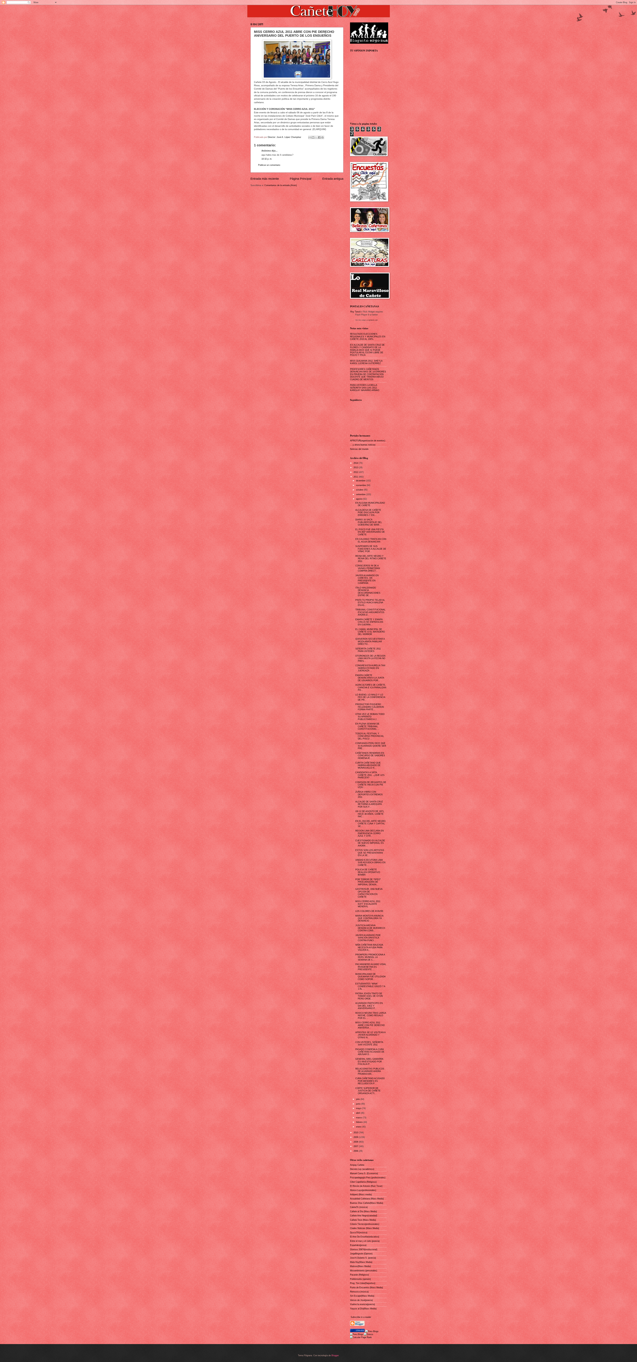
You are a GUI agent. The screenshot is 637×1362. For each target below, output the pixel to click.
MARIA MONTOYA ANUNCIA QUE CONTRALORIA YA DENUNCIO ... (369, 918)
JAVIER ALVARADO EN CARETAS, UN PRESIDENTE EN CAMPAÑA (367, 579)
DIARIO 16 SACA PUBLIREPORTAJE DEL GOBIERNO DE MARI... (368, 522)
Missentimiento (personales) (363, 1270)
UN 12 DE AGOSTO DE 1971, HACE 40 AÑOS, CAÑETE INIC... (369, 814)
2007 (356, 1146)
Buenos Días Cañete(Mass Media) (366, 1203)
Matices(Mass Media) (360, 1266)
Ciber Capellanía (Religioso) (363, 1182)
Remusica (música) (359, 1291)
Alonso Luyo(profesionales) (363, 1190)
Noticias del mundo (359, 449)
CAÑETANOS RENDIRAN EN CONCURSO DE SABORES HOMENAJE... (370, 755)
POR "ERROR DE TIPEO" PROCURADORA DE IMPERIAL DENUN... (368, 882)
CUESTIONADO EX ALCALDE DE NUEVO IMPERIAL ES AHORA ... (370, 843)
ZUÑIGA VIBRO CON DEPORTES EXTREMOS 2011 (369, 794)
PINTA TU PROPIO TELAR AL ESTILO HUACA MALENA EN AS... (370, 602)
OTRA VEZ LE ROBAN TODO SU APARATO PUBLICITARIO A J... (370, 717)
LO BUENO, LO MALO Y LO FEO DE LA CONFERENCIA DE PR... (370, 697)
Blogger (335, 1355)
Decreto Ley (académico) (362, 1169)
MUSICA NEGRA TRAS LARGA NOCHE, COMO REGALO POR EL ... (370, 1015)
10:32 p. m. (266, 159)
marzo (359, 1117)
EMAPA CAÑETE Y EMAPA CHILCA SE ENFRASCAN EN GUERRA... (369, 622)
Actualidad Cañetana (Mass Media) (367, 1198)
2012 (356, 472)
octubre (360, 489)
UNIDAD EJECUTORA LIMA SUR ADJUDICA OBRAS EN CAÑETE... (370, 862)
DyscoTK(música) (358, 1232)
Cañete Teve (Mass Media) (363, 1220)
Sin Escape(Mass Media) (362, 1296)
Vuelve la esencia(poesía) (362, 1304)
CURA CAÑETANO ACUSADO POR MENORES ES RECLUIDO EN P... (370, 1081)
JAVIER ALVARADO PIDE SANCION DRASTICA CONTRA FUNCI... (368, 938)
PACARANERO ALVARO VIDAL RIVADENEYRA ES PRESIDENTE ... (370, 967)
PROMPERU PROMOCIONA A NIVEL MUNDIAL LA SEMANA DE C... (370, 957)
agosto (359, 499)
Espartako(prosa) (358, 1245)
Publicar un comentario (269, 165)
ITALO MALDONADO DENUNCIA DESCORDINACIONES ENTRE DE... (367, 591)
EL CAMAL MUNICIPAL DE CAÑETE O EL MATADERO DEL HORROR (370, 632)
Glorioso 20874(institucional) (363, 1249)
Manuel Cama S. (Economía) (364, 1173)
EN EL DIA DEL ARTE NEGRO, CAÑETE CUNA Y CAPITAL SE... (370, 823)
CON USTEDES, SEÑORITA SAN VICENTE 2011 (369, 1043)
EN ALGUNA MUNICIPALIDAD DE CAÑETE (370, 504)
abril (358, 1113)
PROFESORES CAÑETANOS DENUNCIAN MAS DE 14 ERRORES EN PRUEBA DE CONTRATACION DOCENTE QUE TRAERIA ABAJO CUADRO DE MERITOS (368, 374)
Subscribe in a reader (361, 1317)
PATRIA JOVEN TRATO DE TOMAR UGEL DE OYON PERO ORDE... (369, 996)
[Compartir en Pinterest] (322, 137)
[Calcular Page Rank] (361, 1337)
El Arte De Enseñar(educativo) (364, 1236)
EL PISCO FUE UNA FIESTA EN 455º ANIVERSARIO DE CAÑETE (370, 532)
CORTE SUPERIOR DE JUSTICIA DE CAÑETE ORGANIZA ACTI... (368, 1091)
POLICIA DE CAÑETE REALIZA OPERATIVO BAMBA (367, 872)
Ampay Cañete (357, 1165)
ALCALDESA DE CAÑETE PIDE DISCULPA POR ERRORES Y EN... (368, 512)
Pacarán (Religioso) (359, 1274)
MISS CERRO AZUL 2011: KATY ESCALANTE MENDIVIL (368, 904)
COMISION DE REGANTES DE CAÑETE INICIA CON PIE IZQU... (370, 785)
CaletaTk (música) (359, 1207)
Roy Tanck (355, 311)
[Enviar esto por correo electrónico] (310, 137)
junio (358, 1104)
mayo (359, 1108)
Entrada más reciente (264, 178)
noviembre (361, 485)
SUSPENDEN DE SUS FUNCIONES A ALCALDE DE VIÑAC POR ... (370, 549)
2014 (356, 463)
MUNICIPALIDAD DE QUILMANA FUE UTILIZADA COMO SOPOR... (370, 976)
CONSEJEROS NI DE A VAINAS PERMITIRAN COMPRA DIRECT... (367, 568)
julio (358, 1099)
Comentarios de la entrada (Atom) (280, 185)
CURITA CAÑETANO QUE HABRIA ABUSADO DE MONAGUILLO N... (368, 765)
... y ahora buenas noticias (363, 444)
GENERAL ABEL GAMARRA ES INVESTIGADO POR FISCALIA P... (369, 1061)
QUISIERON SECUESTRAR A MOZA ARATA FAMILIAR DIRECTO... (370, 641)
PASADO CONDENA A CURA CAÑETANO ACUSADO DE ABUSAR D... (369, 1052)
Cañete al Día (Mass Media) (363, 1211)
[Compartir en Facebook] (319, 137)
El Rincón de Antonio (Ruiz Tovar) (366, 1186)
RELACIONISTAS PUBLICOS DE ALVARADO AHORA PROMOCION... (369, 1071)
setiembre (361, 494)
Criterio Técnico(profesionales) (364, 1224)
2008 (356, 1142)
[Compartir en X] (316, 137)
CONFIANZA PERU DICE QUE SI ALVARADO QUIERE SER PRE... (370, 746)
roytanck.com (373, 320)
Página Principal (300, 178)
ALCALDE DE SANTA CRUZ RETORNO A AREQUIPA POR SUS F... (369, 804)
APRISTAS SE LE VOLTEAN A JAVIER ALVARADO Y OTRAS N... (370, 1035)
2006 (356, 1151)
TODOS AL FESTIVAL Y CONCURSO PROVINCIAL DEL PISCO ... (369, 736)
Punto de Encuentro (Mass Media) (366, 1287)
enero (359, 1126)
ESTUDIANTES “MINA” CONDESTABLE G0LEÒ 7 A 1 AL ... (370, 986)
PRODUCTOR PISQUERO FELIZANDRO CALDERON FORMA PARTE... (369, 707)
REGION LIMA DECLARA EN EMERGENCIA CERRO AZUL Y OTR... (369, 833)
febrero (359, 1122)
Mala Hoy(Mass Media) (361, 1262)
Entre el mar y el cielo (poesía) (365, 1241)
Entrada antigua (332, 178)
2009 (356, 1137)
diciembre (361, 480)
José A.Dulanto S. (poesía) (363, 1258)
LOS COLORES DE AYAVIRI (369, 911)
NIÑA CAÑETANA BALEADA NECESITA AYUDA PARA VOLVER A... (369, 947)
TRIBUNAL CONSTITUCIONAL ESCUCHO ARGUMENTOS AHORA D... (370, 612)
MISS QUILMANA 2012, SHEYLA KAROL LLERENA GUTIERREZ (366, 362)
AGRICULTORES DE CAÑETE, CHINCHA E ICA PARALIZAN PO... (370, 687)
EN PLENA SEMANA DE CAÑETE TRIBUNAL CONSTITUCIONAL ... (367, 726)
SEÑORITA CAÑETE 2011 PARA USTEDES (368, 649)
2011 (356, 477)
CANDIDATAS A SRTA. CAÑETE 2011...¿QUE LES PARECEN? (370, 775)
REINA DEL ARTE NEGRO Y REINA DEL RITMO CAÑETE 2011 (370, 558)
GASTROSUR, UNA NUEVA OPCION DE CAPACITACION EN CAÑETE (368, 893)
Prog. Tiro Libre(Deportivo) (362, 1283)
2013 (356, 467)
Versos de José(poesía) (361, 1300)
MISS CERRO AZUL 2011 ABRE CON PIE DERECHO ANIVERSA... (370, 1025)
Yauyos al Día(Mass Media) (363, 1308)
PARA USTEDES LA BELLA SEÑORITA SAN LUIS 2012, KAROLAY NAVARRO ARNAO (364, 387)
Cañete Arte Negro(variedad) (363, 1215)
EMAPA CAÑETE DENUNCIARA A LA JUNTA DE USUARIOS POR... (369, 678)
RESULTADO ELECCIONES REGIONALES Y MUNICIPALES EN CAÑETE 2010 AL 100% (367, 336)
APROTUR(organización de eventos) (367, 440)
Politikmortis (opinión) (360, 1279)
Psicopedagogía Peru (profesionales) (367, 1177)
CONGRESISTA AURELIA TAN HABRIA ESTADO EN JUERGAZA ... (370, 668)
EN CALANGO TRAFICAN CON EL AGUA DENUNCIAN (370, 540)
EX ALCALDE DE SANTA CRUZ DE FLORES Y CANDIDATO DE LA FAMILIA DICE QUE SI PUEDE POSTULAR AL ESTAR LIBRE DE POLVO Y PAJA (367, 350)
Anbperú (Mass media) (361, 1194)
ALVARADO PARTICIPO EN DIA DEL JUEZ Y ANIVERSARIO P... (369, 1006)
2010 (356, 1132)
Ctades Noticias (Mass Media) (364, 1228)
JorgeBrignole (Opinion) (361, 1253)
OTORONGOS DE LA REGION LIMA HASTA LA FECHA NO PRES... (370, 658)
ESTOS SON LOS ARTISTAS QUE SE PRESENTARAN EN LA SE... (369, 853)
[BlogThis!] (313, 137)
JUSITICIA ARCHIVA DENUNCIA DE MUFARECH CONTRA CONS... (370, 928)
